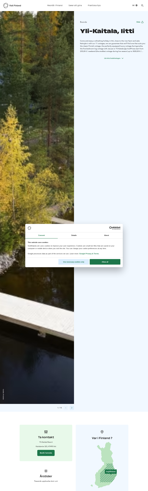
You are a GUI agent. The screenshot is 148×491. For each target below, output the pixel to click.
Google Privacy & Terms (89, 253)
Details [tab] (74, 235)
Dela (138, 22)
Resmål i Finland (55, 5)
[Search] (142, 5)
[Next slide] (72, 408)
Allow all (105, 262)
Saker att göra (75, 5)
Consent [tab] (41, 235)
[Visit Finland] (12, 5)
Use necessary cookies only (73, 262)
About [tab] (106, 235)
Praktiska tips (94, 5)
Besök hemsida (46, 453)
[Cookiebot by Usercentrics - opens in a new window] (110, 228)
